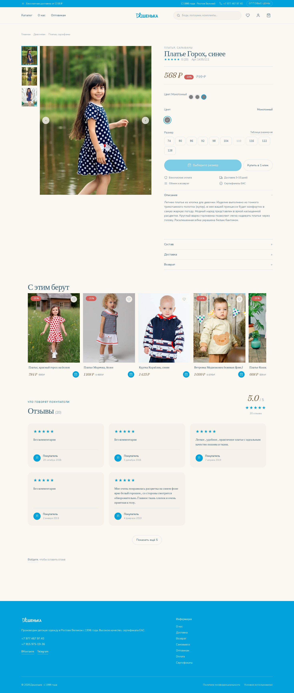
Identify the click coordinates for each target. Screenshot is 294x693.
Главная (26, 34)
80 (180, 141)
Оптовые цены (259, 3)
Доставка (170, 254)
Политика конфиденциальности (221, 684)
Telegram (42, 651)
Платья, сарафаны (59, 34)
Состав (169, 244)
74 (169, 141)
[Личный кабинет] (258, 15)
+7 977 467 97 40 (233, 3)
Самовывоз (183, 644)
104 (226, 141)
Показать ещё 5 (147, 540)
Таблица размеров (261, 132)
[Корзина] (269, 15)
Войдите (33, 559)
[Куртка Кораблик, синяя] (164, 335)
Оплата (180, 656)
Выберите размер (205, 165)
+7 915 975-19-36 (33, 644)
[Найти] (178, 15)
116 (251, 141)
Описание (170, 195)
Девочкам (39, 34)
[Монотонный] (191, 97)
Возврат (169, 264)
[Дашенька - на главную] (147, 15)
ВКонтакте (27, 651)
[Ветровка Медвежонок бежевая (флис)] (219, 335)
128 (170, 150)
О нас (41, 15)
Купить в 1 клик (257, 165)
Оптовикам (58, 15)
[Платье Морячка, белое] (109, 335)
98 (214, 141)
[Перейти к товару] (76, 374)
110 (238, 141)
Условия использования (258, 684)
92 (202, 141)
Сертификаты (184, 663)
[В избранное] (74, 299)
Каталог (26, 15)
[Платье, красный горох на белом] (54, 335)
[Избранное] (248, 15)
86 (191, 141)
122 (264, 141)
